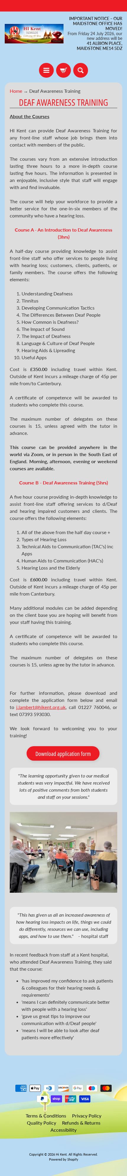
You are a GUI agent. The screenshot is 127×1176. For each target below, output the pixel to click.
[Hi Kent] (34, 34)
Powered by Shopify (63, 1159)
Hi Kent (61, 1154)
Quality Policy (41, 1122)
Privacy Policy (86, 1115)
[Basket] (63, 70)
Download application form (63, 754)
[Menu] (46, 70)
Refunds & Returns (81, 1122)
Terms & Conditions (46, 1115)
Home (16, 91)
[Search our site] (80, 70)
